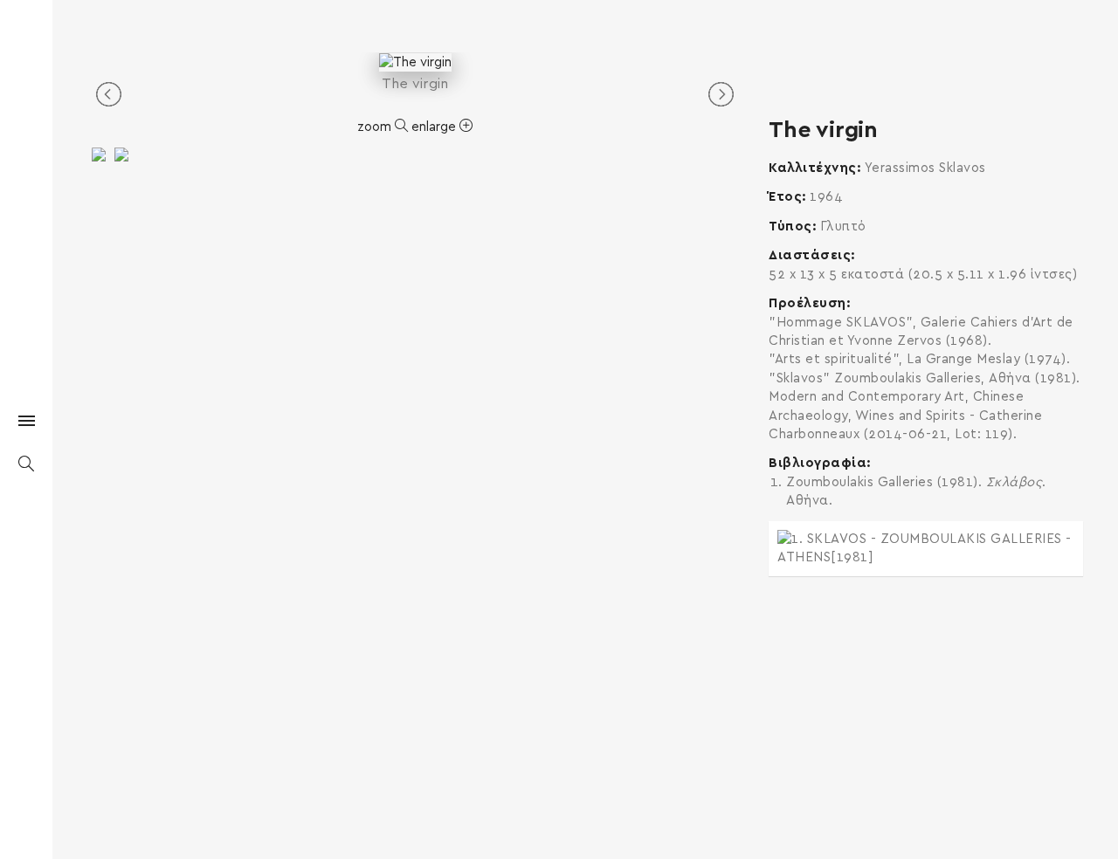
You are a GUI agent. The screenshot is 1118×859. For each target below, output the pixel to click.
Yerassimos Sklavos (925, 168)
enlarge (435, 127)
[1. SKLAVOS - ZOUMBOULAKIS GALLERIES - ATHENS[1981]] (925, 548)
